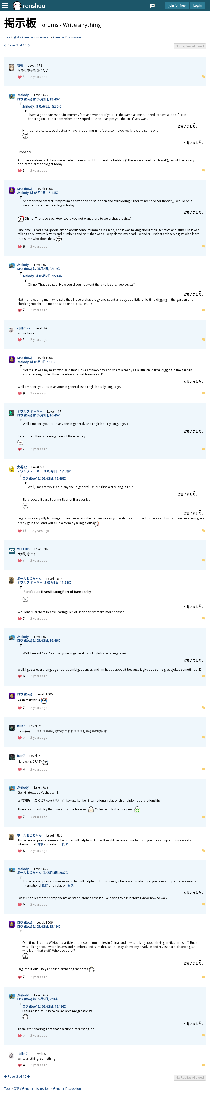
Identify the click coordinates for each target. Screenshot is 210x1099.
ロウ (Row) (24, 189)
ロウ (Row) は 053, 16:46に (39, 415)
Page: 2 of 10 (17, 45)
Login (197, 5)
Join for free (177, 5)
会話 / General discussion (31, 37)
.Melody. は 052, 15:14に (37, 193)
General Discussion (67, 37)
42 (22, 467)
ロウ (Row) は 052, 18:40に (39, 99)
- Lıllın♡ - (23, 328)
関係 (65, 844)
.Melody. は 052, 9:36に (41, 106)
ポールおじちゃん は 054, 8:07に (43, 873)
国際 (40, 844)
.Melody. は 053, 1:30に (36, 362)
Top (7, 37)
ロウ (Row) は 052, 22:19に (39, 269)
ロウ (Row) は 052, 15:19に (39, 926)
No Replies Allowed (190, 46)
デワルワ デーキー (30, 411)
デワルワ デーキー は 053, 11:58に (44, 582)
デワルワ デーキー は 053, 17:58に (44, 471)
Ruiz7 (21, 726)
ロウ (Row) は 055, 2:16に (38, 999)
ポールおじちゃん (29, 579)
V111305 (23, 549)
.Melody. (23, 95)
